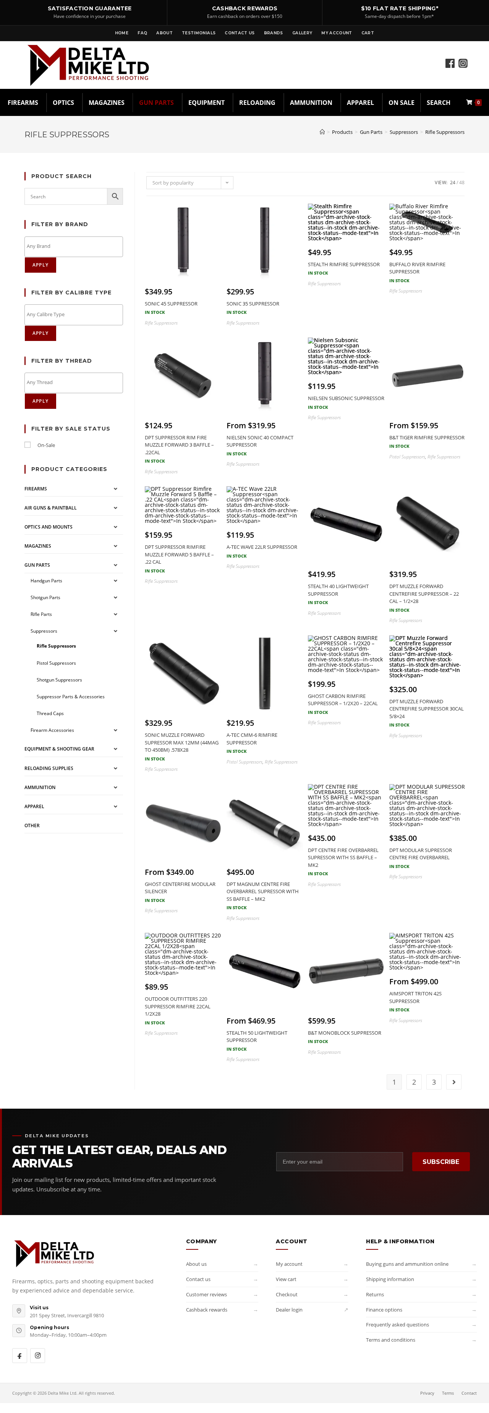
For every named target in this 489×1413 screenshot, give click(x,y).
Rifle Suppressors (445, 132)
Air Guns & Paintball (50, 508)
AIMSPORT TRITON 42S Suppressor (415, 1001)
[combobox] (73, 246)
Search (438, 102)
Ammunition (311, 102)
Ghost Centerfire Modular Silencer (180, 892)
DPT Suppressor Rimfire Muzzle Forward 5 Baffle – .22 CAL (179, 558)
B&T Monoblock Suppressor (344, 1037)
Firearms (23, 102)
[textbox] (76, 246)
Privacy (427, 1393)
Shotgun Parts (45, 597)
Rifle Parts (41, 614)
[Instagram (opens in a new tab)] (463, 54)
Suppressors (44, 631)
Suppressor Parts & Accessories (71, 696)
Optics (63, 102)
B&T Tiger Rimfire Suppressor (427, 441)
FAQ (142, 33)
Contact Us (240, 33)
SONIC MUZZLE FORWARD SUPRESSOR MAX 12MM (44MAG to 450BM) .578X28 (182, 746)
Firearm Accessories (52, 730)
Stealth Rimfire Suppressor (344, 268)
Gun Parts (156, 102)
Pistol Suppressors (56, 663)
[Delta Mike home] (54, 1253)
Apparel (360, 102)
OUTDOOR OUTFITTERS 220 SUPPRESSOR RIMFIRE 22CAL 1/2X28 (177, 1010)
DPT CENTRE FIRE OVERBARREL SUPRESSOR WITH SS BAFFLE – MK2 (343, 862)
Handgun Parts (46, 580)
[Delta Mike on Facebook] (19, 1355)
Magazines (107, 102)
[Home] (322, 132)
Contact (469, 1393)
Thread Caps (50, 713)
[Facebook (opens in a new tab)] (450, 54)
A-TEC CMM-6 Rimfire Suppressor (252, 742)
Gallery (302, 33)
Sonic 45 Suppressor (171, 307)
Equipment (206, 102)
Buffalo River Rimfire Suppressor (417, 272)
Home (121, 33)
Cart (367, 33)
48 (462, 182)
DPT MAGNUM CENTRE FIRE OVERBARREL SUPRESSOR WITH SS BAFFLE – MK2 (263, 896)
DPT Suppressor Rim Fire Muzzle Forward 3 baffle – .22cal (179, 449)
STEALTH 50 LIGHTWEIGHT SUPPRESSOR (257, 1040)
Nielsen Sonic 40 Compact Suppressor (260, 445)
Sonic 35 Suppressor (253, 307)
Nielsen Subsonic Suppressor (346, 402)
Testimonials (198, 33)
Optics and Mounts (48, 527)
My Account (336, 33)
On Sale (402, 102)
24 (452, 182)
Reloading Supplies (48, 768)
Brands (273, 33)
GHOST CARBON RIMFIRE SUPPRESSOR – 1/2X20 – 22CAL (343, 704)
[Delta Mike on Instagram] (37, 1355)
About (164, 33)
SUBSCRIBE (441, 1161)
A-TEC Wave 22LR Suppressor (262, 551)
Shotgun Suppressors (59, 680)
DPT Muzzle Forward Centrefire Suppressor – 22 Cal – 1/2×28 (424, 598)
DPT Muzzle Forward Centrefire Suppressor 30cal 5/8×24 (426, 713)
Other (32, 825)
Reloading (257, 102)
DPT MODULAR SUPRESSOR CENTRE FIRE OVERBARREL (420, 858)
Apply (40, 265)
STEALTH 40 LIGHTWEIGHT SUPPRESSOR (338, 594)
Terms (448, 1393)
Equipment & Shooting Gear (59, 749)
